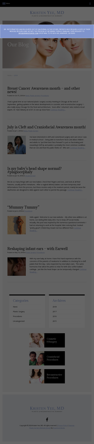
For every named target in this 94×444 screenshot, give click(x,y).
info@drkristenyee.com (28, 33)
